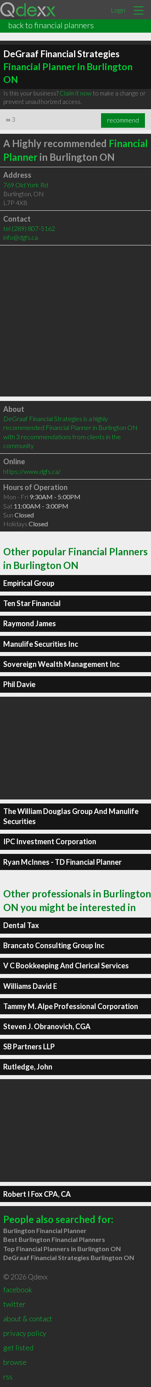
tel (29, 228)
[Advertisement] (75, 321)
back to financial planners (51, 25)
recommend (123, 120)
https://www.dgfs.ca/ (32, 471)
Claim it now (75, 93)
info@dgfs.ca (20, 237)
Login (118, 10)
